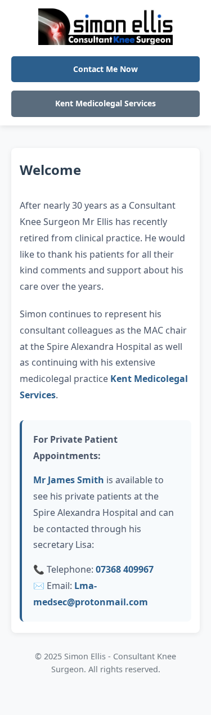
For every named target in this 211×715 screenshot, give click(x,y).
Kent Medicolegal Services (105, 103)
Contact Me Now (105, 69)
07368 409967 (125, 569)
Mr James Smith (68, 480)
